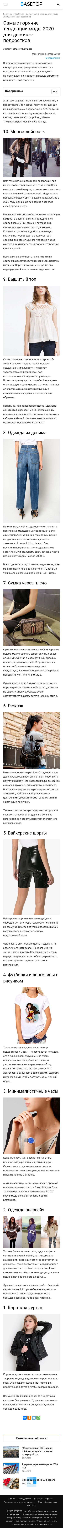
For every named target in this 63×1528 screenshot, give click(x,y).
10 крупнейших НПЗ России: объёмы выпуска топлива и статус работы (37, 1451)
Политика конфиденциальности (19, 1502)
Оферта (49, 1498)
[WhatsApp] (38, 1418)
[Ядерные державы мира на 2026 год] (11, 1468)
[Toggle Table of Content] (52, 91)
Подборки (19, 13)
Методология (53, 57)
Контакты (31, 1505)
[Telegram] (34, 1418)
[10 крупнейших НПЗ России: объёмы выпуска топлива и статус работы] (11, 1452)
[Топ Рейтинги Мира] (31, 4)
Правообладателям (47, 1502)
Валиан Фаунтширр (22, 48)
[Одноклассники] (29, 1418)
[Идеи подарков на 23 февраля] (11, 1483)
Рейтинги (7, 13)
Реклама (38, 1498)
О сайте (11, 1498)
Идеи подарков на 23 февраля (38, 1480)
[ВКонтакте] (25, 1418)
